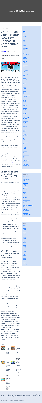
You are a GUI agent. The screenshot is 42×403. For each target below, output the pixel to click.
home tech (24, 156)
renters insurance (25, 183)
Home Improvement (26, 36)
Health (24, 42)
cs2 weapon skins (25, 184)
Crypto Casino (25, 58)
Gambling (24, 57)
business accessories (26, 140)
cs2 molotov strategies (26, 196)
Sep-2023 (24, 246)
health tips (24, 78)
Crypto (24, 139)
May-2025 (24, 262)
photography (25, 126)
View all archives (25, 264)
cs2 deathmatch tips (26, 206)
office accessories (25, 118)
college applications (26, 176)
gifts (23, 84)
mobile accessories (26, 80)
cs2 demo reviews (25, 202)
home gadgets (25, 113)
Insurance (24, 33)
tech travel (24, 136)
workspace (24, 101)
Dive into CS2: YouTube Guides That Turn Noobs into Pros (8, 382)
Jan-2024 (24, 249)
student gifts (25, 67)
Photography (25, 46)
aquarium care (25, 198)
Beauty (24, 44)
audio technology (25, 74)
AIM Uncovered (21, 10)
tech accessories (25, 59)
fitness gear (24, 132)
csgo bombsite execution (26, 200)
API (23, 157)
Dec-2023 (24, 242)
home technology (25, 70)
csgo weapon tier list (26, 210)
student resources (25, 96)
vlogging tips (25, 105)
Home (3, 24)
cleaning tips (25, 123)
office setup (24, 119)
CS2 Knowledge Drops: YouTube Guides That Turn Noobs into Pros (18, 366)
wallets (24, 153)
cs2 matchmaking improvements (28, 205)
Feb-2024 (24, 232)
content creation (25, 142)
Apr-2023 (24, 251)
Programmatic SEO (26, 54)
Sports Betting (25, 159)
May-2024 (24, 228)
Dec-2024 (24, 226)
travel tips (24, 143)
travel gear (24, 100)
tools (23, 138)
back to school (25, 76)
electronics (24, 144)
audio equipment (25, 110)
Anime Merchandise (26, 155)
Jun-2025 (24, 263)
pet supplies (24, 125)
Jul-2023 (24, 239)
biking (24, 75)
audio (23, 112)
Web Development (25, 48)
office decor (24, 93)
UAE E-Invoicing (25, 162)
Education (24, 29)
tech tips (24, 131)
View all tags (25, 215)
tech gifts (24, 97)
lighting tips (24, 87)
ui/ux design (24, 180)
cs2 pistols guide (25, 185)
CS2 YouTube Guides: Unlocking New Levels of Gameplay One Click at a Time (8, 367)
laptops (24, 114)
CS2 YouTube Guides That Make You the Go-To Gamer (18, 351)
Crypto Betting (25, 161)
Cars (23, 35)
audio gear (24, 109)
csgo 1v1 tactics (25, 181)
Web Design (24, 32)
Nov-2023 (24, 247)
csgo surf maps (25, 209)
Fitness (24, 49)
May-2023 (24, 237)
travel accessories (25, 121)
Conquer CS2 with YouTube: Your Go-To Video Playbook (8, 350)
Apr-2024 (24, 255)
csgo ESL (24, 188)
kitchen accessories (26, 117)
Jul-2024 (24, 254)
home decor (24, 122)
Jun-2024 (24, 250)
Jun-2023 (24, 233)
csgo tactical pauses (26, 189)
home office (24, 83)
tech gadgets (25, 61)
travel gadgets (25, 108)
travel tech (24, 152)
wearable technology (26, 194)
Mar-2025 (24, 260)
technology (24, 62)
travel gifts (24, 102)
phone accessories (25, 92)
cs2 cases (24, 192)
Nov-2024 (24, 234)
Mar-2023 (24, 229)
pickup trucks (25, 201)
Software (24, 41)
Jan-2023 (24, 241)
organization (25, 149)
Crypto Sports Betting (26, 160)
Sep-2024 (24, 256)
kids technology (25, 106)
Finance (24, 52)
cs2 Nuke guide (25, 193)
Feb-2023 (24, 238)
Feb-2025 (24, 258)
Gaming (7, 24)
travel (23, 104)
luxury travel (25, 211)
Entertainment (25, 45)
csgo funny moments (26, 177)
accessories (24, 130)
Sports (24, 53)
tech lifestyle (25, 151)
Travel (24, 40)
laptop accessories (25, 79)
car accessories (25, 65)
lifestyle (24, 127)
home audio (24, 63)
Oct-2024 (24, 225)
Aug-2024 (24, 243)
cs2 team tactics (25, 213)
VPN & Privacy (25, 166)
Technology (24, 37)
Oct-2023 (24, 245)
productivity (24, 91)
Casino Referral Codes (26, 165)
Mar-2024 (24, 230)
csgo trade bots (25, 197)
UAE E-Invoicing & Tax (26, 164)
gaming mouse (25, 204)
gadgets (24, 72)
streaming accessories (26, 95)
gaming (24, 66)
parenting (24, 134)
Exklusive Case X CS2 (8, 162)
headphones (25, 148)
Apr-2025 (24, 259)
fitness (24, 82)
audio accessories (25, 135)
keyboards (24, 147)
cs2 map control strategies (27, 214)
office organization (25, 89)
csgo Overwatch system (26, 179)
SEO (23, 50)
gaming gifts (25, 88)
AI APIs (24, 71)
